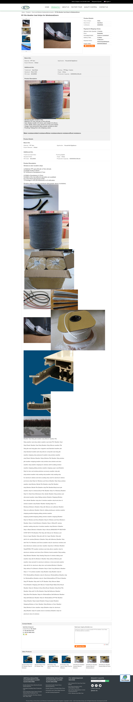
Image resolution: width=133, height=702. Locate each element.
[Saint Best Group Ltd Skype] (24, 634)
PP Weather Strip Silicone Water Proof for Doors (53, 666)
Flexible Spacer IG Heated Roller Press (55, 688)
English (108, 1)
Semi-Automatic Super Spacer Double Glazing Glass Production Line (32, 692)
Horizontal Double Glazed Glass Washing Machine (54, 685)
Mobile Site (95, 690)
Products (55, 7)
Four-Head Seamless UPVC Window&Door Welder (75, 687)
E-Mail (93, 688)
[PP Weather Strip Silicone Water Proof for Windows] (66, 659)
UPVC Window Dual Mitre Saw (75, 693)
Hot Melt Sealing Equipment (52, 692)
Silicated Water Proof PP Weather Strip (40, 665)
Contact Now (90, 46)
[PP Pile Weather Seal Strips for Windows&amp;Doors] (57, 35)
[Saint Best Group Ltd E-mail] (26, 634)
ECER (105, 700)
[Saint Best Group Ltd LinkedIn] (92, 685)
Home (47, 7)
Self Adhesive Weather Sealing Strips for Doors (104, 665)
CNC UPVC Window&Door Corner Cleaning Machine (76, 690)
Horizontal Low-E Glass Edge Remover (55, 690)
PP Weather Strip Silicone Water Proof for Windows (66, 666)
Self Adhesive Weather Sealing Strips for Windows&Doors (91, 666)
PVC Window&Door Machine (76, 679)
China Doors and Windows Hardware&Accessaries (46, 700)
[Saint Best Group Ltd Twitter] (100, 685)
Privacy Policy (29, 700)
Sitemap (97, 688)
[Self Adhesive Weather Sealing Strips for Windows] (79, 659)
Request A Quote (97, 1)
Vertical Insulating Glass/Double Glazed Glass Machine (31, 679)
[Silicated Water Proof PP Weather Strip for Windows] (27, 659)
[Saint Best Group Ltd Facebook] (96, 685)
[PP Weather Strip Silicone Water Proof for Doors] (53, 659)
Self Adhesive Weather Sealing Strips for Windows (78, 666)
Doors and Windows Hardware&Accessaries (43, 12)
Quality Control (90, 7)
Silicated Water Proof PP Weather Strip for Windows (27, 666)
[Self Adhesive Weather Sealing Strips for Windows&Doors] (92, 659)
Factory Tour (76, 7)
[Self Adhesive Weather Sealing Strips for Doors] (104, 659)
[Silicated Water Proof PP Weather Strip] (40, 659)
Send (107, 681)
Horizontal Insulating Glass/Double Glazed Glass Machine (54, 679)
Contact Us (103, 7)
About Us (65, 7)
